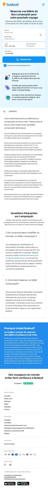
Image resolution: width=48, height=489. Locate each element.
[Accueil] (4, 111)
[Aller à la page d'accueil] (10, 4)
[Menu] (43, 4)
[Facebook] (11, 464)
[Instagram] (5, 464)
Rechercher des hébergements (18, 65)
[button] (40, 34)
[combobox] (24, 31)
